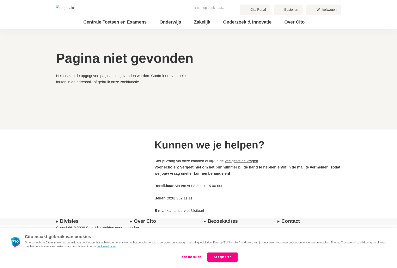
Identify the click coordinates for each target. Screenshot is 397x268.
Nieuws (320, 19)
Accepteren (222, 257)
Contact (320, 19)
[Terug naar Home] (66, 15)
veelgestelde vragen (241, 161)
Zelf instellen (191, 257)
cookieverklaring (106, 246)
